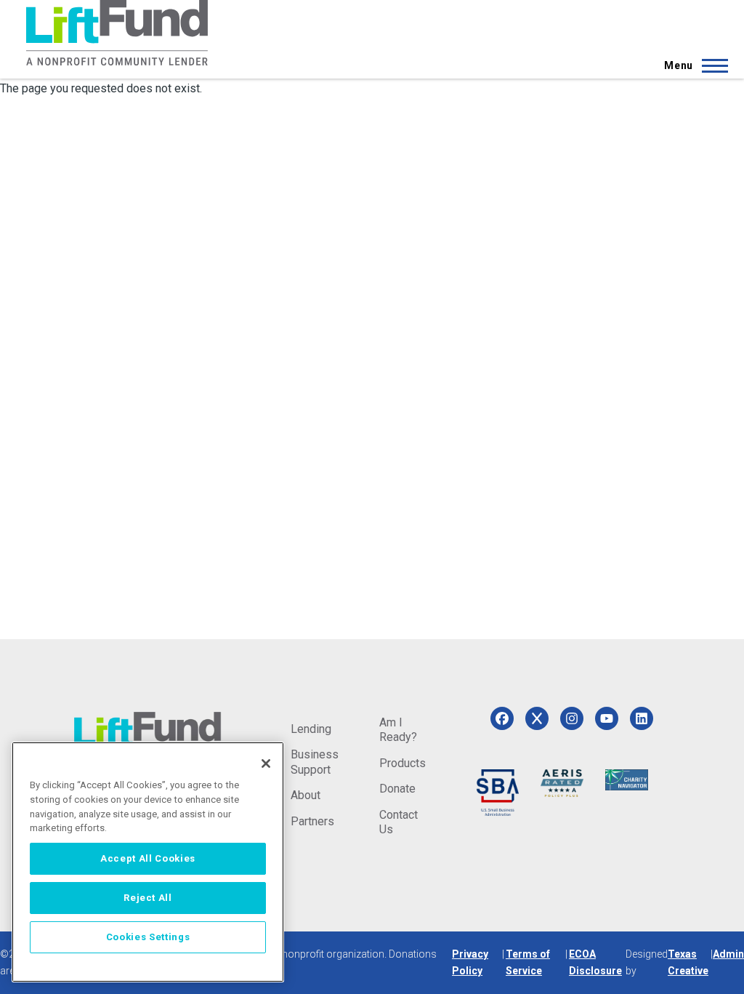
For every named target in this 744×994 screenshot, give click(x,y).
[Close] (266, 763)
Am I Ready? (398, 730)
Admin (728, 954)
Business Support (315, 761)
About (305, 795)
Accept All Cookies (147, 858)
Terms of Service (528, 962)
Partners (312, 821)
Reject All (148, 897)
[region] (148, 862)
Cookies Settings (148, 936)
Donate (397, 788)
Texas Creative (688, 962)
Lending (311, 729)
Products (402, 763)
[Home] (117, 32)
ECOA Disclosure (595, 962)
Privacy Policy (470, 962)
